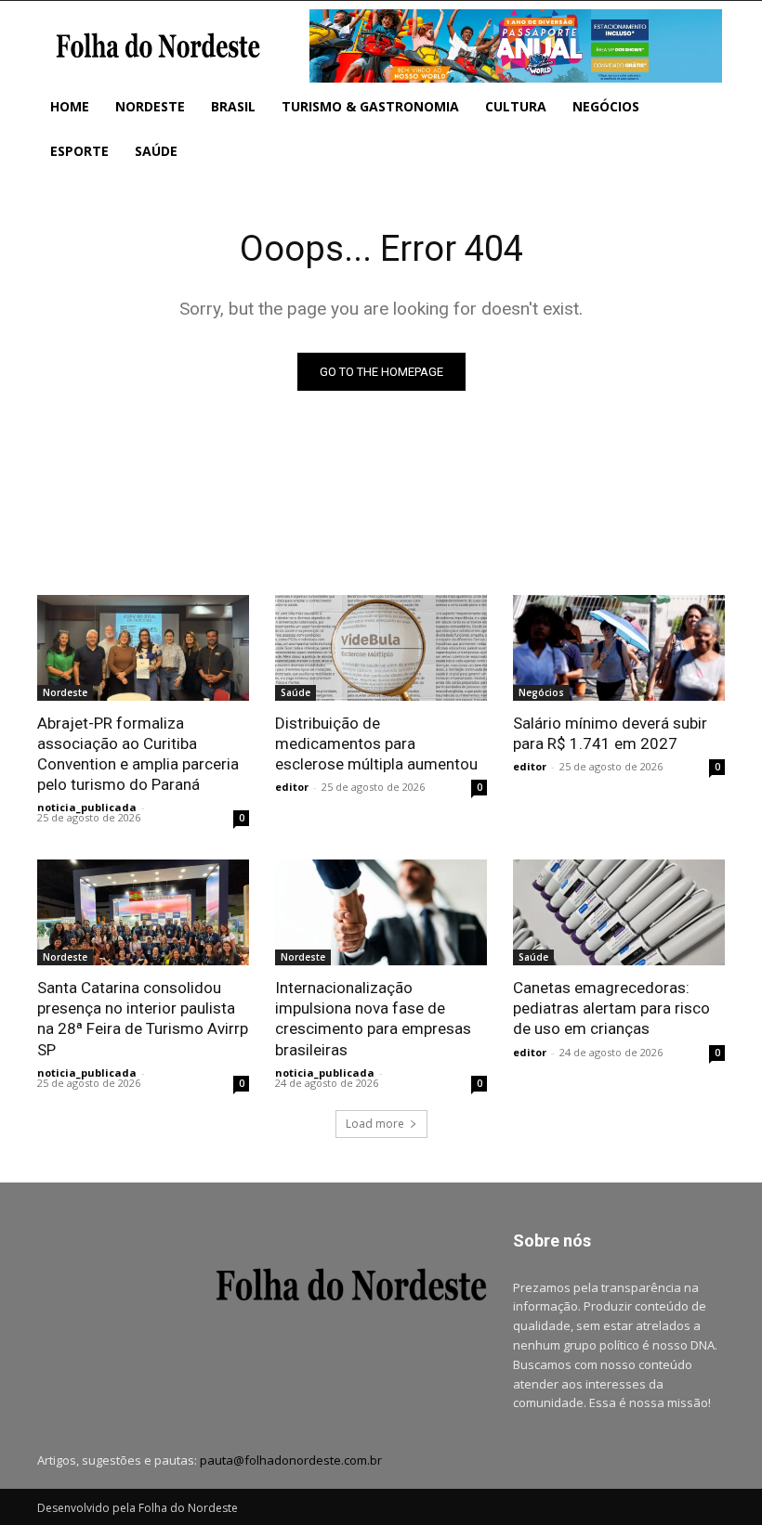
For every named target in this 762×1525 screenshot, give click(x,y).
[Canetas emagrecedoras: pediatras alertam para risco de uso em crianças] (619, 912)
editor (292, 787)
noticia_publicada (87, 807)
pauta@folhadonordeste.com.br (291, 1460)
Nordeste (65, 692)
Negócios (541, 692)
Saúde (295, 692)
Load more (375, 1123)
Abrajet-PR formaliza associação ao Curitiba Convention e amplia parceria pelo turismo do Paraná (138, 754)
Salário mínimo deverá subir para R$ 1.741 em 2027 (610, 733)
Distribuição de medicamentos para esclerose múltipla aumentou (376, 743)
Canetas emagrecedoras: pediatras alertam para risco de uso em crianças (611, 1008)
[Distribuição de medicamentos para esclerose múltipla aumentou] (381, 648)
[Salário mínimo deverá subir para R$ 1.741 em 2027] (619, 648)
